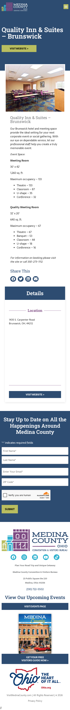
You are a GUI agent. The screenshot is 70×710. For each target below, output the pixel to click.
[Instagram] (24, 557)
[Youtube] (46, 557)
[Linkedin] (35, 557)
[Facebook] (13, 557)
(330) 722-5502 (35, 589)
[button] (65, 6)
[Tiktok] (56, 557)
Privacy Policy (35, 701)
